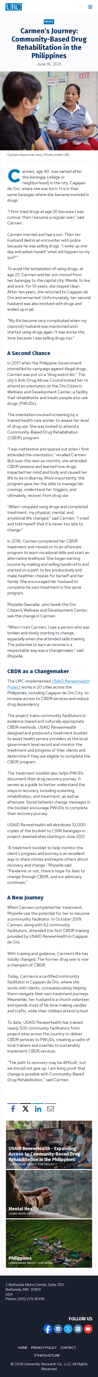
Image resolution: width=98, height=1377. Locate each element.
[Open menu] (90, 6)
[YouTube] (88, 1328)
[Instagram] (78, 1328)
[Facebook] (48, 1328)
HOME (22, 1348)
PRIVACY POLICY (44, 1348)
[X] (68, 1328)
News (49, 21)
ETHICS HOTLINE (47, 1355)
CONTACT (68, 1348)
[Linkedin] (58, 1328)
